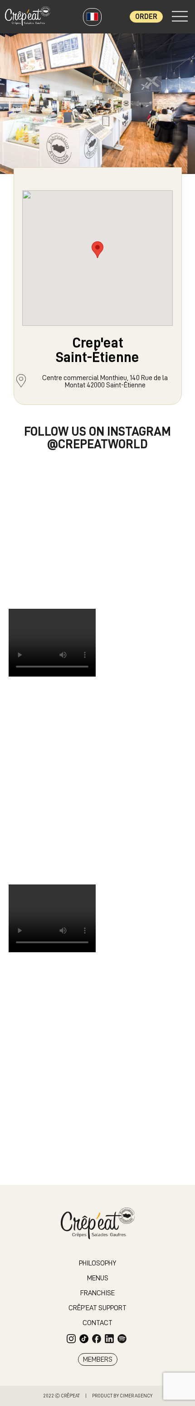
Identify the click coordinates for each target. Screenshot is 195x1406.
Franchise (97, 1293)
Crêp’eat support (97, 1308)
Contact (97, 1322)
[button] (97, 250)
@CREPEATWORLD (97, 444)
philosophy (97, 1263)
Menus (97, 1278)
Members (97, 1359)
